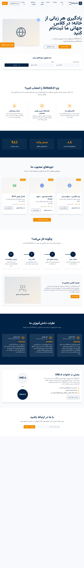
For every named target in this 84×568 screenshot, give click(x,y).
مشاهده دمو (75, 297)
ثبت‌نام (4, 3)
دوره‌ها (55, 2)
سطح (53, 62)
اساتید (47, 2)
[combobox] (67, 65)
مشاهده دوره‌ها (65, 47)
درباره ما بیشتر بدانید (73, 397)
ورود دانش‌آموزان (14, 3)
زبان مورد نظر (76, 62)
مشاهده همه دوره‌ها (43, 220)
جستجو (15, 65)
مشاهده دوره (63, 208)
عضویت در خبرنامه (29, 427)
